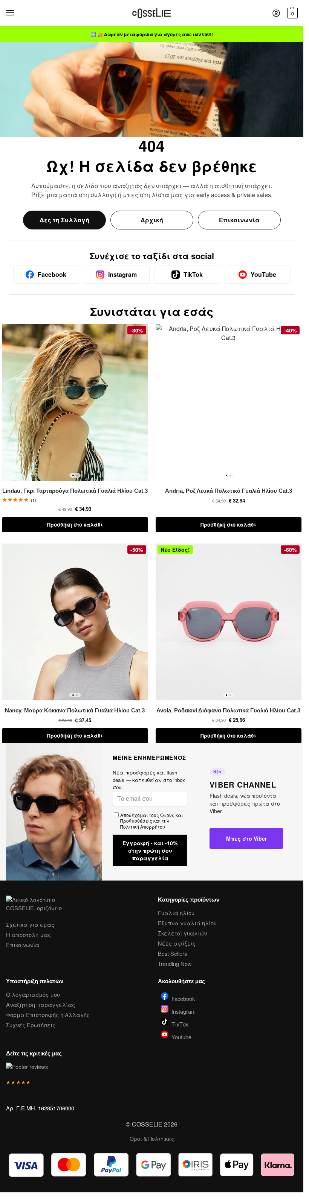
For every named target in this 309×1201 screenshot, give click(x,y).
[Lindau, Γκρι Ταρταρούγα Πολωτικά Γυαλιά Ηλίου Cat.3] (75, 402)
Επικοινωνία (239, 220)
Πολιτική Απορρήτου (142, 826)
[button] (291, 13)
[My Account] (276, 13)
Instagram (183, 1010)
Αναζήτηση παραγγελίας (40, 1004)
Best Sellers (172, 953)
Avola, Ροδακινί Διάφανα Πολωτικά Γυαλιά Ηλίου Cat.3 (228, 710)
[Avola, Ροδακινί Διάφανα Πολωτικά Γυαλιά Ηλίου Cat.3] (229, 622)
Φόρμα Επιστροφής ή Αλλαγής (48, 1015)
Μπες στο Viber (246, 838)
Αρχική (152, 220)
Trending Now (175, 963)
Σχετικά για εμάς (30, 924)
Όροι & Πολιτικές (152, 1138)
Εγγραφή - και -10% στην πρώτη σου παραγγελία (149, 850)
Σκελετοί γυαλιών (182, 933)
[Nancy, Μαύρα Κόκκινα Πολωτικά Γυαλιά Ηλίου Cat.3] (75, 622)
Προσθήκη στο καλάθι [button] (75, 524)
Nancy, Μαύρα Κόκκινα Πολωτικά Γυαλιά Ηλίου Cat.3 (75, 710)
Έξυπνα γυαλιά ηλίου (187, 923)
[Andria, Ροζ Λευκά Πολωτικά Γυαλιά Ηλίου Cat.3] (229, 402)
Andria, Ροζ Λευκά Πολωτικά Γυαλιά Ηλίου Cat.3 (228, 490)
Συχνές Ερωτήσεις (30, 1025)
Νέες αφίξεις (177, 943)
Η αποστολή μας (28, 934)
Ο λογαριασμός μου (33, 994)
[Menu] (17, 13)
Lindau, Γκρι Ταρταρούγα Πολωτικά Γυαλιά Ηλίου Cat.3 (75, 490)
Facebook (183, 998)
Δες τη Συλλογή (64, 220)
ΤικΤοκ (179, 1023)
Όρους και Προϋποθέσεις (151, 818)
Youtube (181, 1036)
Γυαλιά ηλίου (176, 913)
